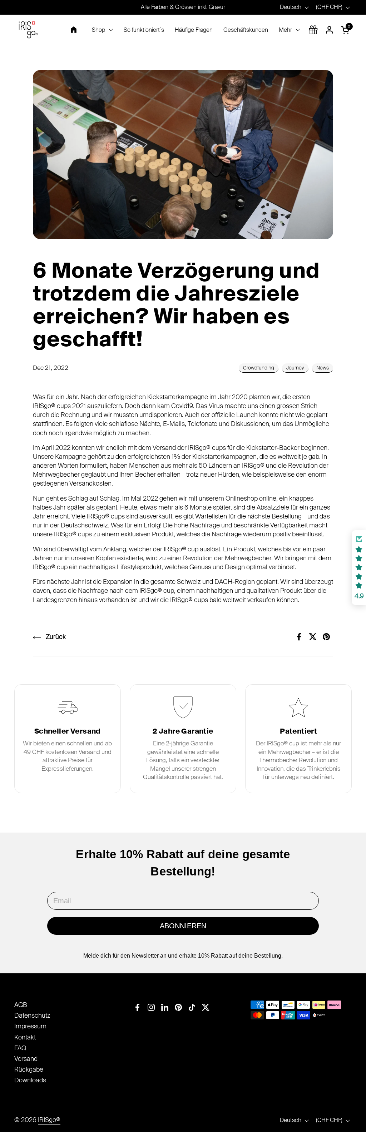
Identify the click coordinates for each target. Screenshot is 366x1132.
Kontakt (25, 1037)
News (322, 368)
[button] (346, 29)
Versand (26, 1058)
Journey (295, 368)
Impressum (30, 1026)
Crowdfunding (258, 368)
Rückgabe (28, 1069)
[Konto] (329, 29)
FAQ (20, 1048)
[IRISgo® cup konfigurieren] (313, 29)
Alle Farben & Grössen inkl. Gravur (183, 7)
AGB (20, 1005)
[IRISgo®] (28, 30)
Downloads (30, 1080)
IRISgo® (49, 1120)
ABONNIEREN (183, 926)
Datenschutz (32, 1015)
